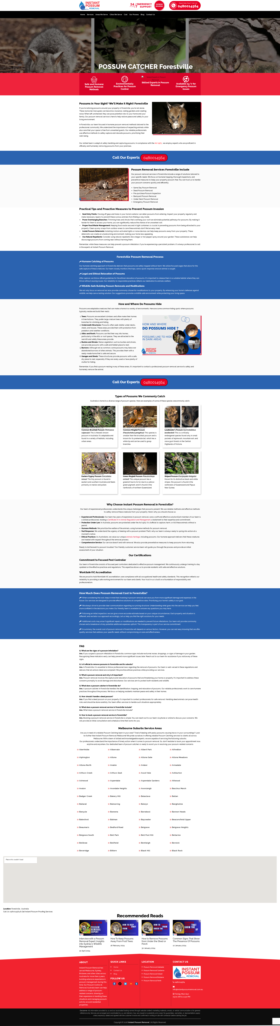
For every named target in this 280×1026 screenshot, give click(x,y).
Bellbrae (83, 843)
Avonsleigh (146, 788)
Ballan (175, 796)
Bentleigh (145, 843)
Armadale (176, 765)
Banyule (83, 812)
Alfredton (176, 750)
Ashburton (177, 773)
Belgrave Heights (180, 827)
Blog (142, 15)
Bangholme (177, 804)
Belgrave (145, 827)
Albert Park (146, 750)
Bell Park (114, 835)
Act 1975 (158, 143)
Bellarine (176, 835)
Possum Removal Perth (152, 981)
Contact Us (150, 15)
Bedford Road (116, 827)
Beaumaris (84, 827)
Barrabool (145, 812)
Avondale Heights (118, 788)
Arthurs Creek (85, 773)
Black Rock (177, 851)
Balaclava (145, 796)
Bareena (114, 812)
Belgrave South (86, 835)
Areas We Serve (101, 15)
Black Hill (145, 851)
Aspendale (115, 781)
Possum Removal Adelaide (154, 967)
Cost (125, 15)
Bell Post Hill (147, 835)
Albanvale (115, 750)
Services (90, 15)
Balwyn (144, 804)
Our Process (134, 15)
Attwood (176, 781)
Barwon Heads (179, 812)
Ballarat (83, 804)
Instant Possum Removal (138, 1022)
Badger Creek (85, 796)
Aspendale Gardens (150, 781)
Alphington (84, 757)
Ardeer (144, 765)
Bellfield (114, 843)
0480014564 (188, 5)
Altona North (85, 765)
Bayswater (146, 820)
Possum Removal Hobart (153, 974)
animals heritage (133, 537)
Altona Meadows (180, 757)
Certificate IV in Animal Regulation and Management (129, 520)
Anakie (113, 765)
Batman (113, 820)
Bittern (113, 851)
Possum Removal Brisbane (154, 977)
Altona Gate (146, 757)
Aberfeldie (84, 750)
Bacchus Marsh (179, 788)
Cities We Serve (116, 15)
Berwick (176, 843)
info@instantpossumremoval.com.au (187, 989)
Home (82, 15)
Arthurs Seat (116, 773)
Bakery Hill (115, 796)
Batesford (84, 820)
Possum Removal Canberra (154, 970)
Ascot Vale (146, 773)
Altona (113, 757)
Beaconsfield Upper (181, 820)
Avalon (82, 788)
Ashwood (83, 781)
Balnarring (115, 804)
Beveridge (84, 851)
